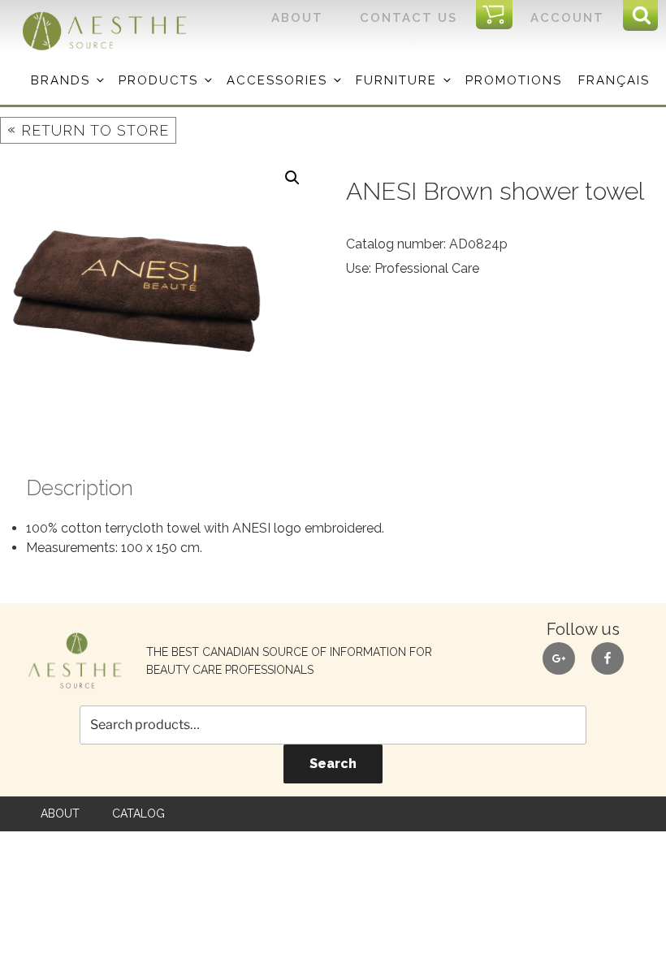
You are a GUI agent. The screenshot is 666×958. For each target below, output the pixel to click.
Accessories (277, 80)
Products (158, 80)
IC (499, 15)
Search (333, 763)
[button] (292, 177)
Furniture (396, 80)
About (297, 18)
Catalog (138, 813)
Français (614, 80)
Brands (60, 80)
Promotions (513, 80)
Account (567, 18)
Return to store (88, 129)
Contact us (408, 18)
